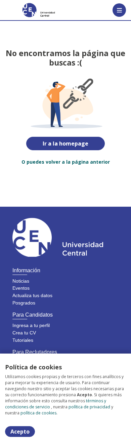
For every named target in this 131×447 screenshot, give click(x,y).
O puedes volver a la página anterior (65, 162)
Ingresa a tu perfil (31, 325)
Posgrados (23, 303)
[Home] (29, 10)
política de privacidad (89, 407)
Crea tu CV (24, 332)
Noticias (20, 281)
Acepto (20, 431)
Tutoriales (22, 340)
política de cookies (38, 413)
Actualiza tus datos (32, 295)
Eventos (21, 288)
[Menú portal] (119, 10)
